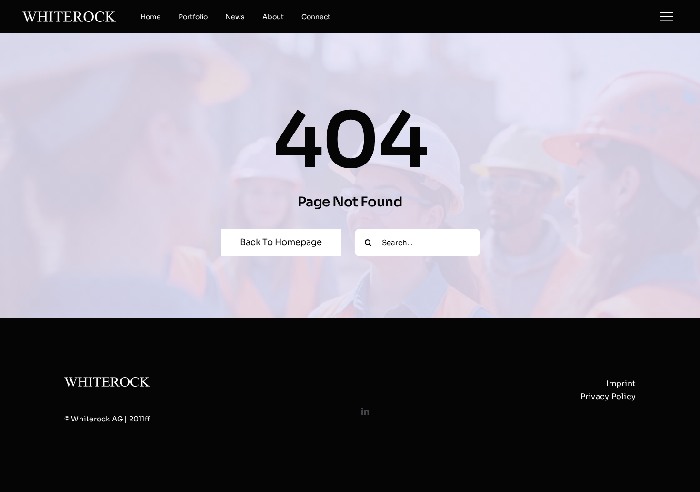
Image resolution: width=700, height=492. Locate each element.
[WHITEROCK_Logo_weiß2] (69, 15)
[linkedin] (365, 411)
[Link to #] (666, 16)
